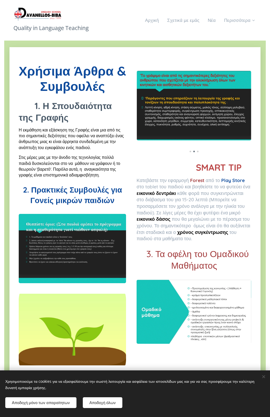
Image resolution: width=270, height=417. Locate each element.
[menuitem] (153, 20)
